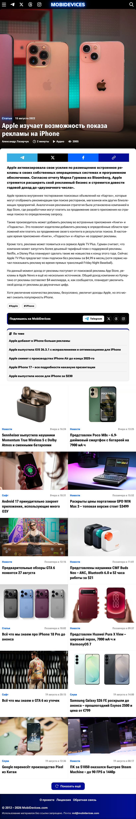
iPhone (30, 306)
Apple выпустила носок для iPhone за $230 (40, 376)
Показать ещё (70, 786)
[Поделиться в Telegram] (22, 157)
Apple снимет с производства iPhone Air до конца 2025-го (51, 358)
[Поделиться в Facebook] (83, 157)
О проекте (47, 800)
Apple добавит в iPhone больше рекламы (39, 340)
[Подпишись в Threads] (30, 4)
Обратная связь (84, 800)
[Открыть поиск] (131, 4)
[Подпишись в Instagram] (39, 4)
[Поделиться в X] (52, 157)
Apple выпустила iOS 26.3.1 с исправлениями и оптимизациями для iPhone (65, 349)
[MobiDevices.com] (68, 4)
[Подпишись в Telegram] (12, 4)
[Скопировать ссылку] (114, 157)
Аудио (60, 141)
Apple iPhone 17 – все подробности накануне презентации (52, 367)
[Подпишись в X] (21, 4)
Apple (14, 306)
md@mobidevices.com (85, 813)
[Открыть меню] (4, 4)
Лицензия (63, 800)
